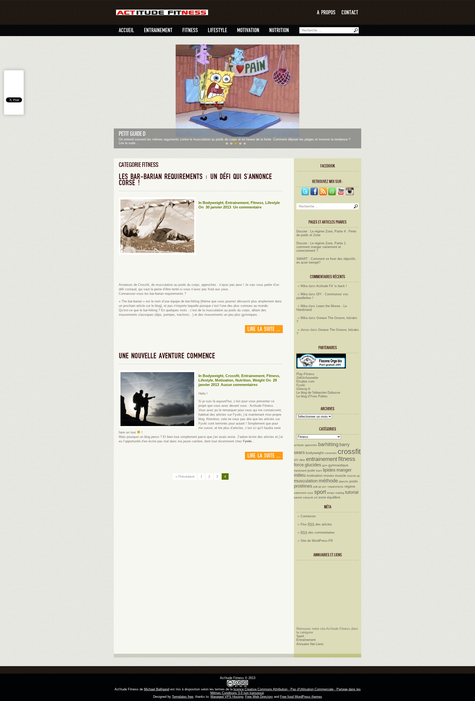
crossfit (349, 451)
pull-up (317, 486)
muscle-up (353, 475)
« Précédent (184, 476)
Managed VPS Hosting (227, 697)
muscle (340, 475)
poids (353, 481)
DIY (296, 459)
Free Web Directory (259, 697)
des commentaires (318, 532)
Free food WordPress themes (301, 697)
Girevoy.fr (303, 389)
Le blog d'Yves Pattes (312, 396)
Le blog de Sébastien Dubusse (318, 392)
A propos (326, 12)
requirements (335, 486)
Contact (349, 12)
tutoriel (298, 497)
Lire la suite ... (263, 329)
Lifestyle (217, 30)
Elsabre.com (305, 381)
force (299, 464)
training (339, 492)
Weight (259, 380)
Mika (304, 286)
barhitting (328, 444)
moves (329, 475)
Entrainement (158, 30)
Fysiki (300, 385)
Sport (300, 636)
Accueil (126, 30)
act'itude (299, 445)
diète (302, 459)
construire (331, 453)
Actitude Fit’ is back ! (331, 286)
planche (343, 481)
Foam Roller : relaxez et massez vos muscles (166, 133)
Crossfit (232, 376)
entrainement (321, 459)
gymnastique (338, 465)
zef (315, 497)
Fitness (190, 30)
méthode (328, 480)
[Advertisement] (327, 595)
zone (322, 497)
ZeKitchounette (307, 378)
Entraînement (306, 640)
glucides (313, 464)
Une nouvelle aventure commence (167, 356)
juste (311, 470)
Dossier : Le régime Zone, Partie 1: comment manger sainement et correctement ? (321, 246)
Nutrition (279, 30)
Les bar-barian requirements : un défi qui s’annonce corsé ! (195, 180)
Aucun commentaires (239, 385)
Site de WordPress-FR (317, 541)
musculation (306, 480)
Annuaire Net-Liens (310, 644)
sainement (300, 492)
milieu (300, 475)
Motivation (248, 30)
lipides (329, 470)
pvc (324, 486)
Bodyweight (213, 203)
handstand (300, 470)
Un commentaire (247, 207)
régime (349, 486)
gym (324, 465)
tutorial (351, 492)
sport (320, 492)
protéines (303, 486)
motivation (315, 475)
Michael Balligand (156, 689)
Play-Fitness (305, 374)
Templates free (182, 697)
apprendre (311, 445)
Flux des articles (316, 524)
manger (344, 470)
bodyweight (315, 453)
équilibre (333, 497)
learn (319, 470)
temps (330, 492)
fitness (346, 459)
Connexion (308, 516)
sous (310, 492)
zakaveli (308, 497)
